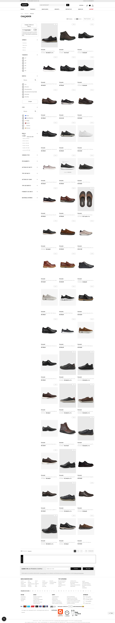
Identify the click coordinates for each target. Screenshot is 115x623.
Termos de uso (36, 603)
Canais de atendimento (88, 0)
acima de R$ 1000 (26, 150)
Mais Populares (87, 18)
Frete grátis (88, 597)
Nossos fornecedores (57, 602)
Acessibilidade (55, 596)
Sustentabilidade (71, 596)
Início (22, 13)
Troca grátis (88, 601)
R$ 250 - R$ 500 (26, 145)
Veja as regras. (43, 573)
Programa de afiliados (72, 598)
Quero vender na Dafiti (57, 603)
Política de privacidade (72, 599)
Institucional (55, 599)
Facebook (23, 598)
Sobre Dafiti (54, 598)
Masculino (88, 568)
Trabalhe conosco (56, 600)
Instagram (23, 599)
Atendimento (36, 598)
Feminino (76, 568)
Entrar (81, 5)
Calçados (26, 13)
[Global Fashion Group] (53, 606)
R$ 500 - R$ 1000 (26, 147)
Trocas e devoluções (38, 599)
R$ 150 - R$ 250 (26, 143)
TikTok (22, 600)
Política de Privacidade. (79, 573)
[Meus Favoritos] (90, 5)
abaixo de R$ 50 (26, 138)
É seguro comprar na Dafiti (73, 602)
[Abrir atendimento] (4, 619)
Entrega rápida (88, 599)
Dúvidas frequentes (37, 596)
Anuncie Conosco (71, 603)
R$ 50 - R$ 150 (25, 140)
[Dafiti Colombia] (83, 606)
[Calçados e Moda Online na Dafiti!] (25, 4)
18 (86, 550)
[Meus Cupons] (87, 5)
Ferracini (32, 13)
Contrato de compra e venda (73, 600)
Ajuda (83, 581)
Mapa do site (36, 600)
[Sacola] (93, 5)
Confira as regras (78, 620)
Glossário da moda (37, 602)
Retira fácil (88, 603)
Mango (29, 582)
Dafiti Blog (23, 596)
